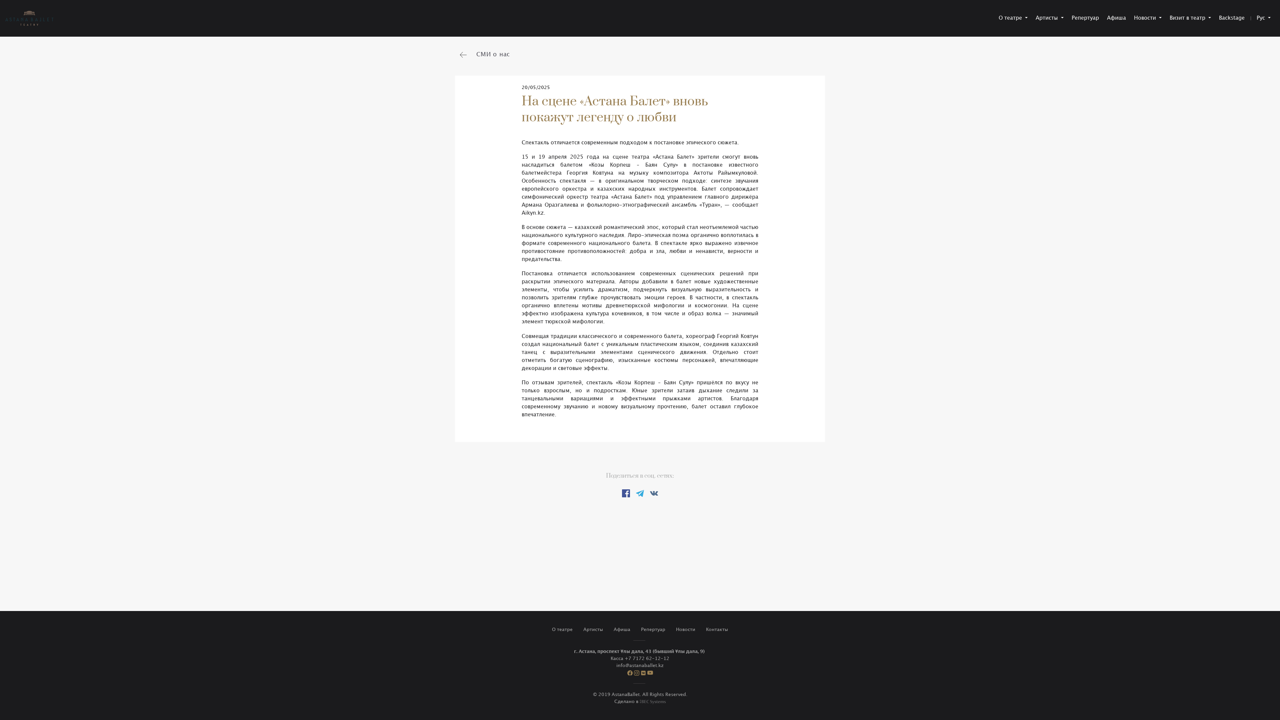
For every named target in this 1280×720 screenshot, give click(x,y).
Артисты (593, 629)
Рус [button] (1262, 18)
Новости (685, 629)
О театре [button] (1011, 18)
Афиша (1116, 18)
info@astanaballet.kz (640, 665)
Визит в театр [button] (1188, 18)
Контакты (717, 629)
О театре (562, 629)
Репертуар (1085, 18)
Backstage (1232, 18)
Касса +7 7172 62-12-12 (640, 658)
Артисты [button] (1048, 18)
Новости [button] (1146, 18)
